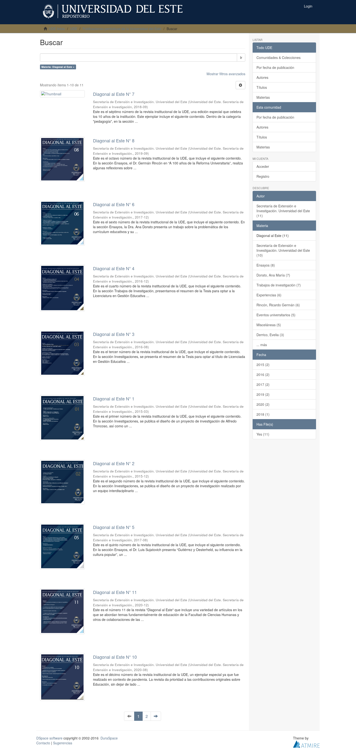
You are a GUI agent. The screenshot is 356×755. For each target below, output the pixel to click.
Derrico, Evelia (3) (270, 334)
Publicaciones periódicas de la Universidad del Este (122, 28)
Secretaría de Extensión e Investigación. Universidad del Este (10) (283, 250)
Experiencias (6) (268, 294)
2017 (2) (263, 384)
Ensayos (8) (265, 265)
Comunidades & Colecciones (278, 57)
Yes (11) (262, 434)
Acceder (262, 166)
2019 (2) (263, 394)
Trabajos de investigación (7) (278, 285)
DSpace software (49, 738)
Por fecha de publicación (275, 67)
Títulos (261, 87)
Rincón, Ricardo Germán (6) (278, 304)
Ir (241, 57)
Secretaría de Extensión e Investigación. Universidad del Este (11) (283, 210)
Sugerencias (62, 742)
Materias (263, 97)
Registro (262, 176)
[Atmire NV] (306, 743)
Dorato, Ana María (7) (273, 275)
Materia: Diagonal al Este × (57, 67)
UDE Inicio (57, 28)
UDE (73, 28)
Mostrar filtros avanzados (226, 73)
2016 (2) (263, 374)
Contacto (43, 742)
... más (261, 344)
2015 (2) (263, 364)
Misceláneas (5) (268, 324)
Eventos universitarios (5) (275, 314)
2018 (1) (263, 414)
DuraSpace (109, 738)
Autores (262, 77)
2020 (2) (263, 404)
